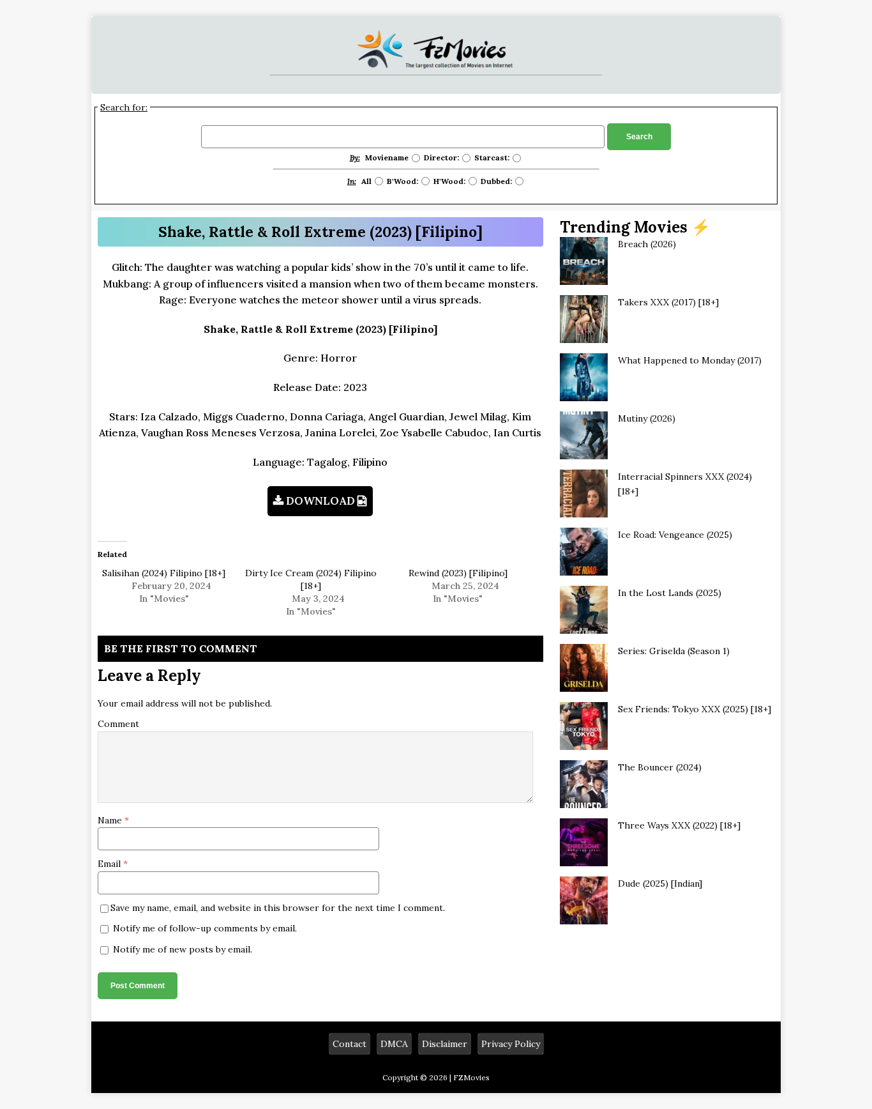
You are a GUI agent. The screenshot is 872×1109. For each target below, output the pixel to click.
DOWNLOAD (320, 501)
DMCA (394, 1044)
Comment (118, 724)
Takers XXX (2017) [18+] (668, 302)
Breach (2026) (647, 244)
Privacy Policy (510, 1044)
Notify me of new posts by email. (182, 949)
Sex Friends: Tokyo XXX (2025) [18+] (694, 709)
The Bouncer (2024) (660, 767)
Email (110, 863)
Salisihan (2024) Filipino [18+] (163, 573)
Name (111, 820)
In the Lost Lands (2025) (669, 593)
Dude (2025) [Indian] (660, 883)
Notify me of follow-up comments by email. (205, 928)
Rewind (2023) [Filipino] (458, 573)
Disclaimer (444, 1044)
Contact (349, 1044)
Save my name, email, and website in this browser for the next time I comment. (277, 908)
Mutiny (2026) (646, 418)
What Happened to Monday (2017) (690, 360)
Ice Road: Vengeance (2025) (675, 534)
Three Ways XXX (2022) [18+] (679, 825)
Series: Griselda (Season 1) (674, 651)
